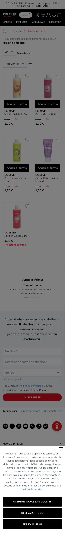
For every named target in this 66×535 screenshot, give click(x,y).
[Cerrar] (61, 450)
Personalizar (32, 524)
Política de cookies (32, 489)
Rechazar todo (32, 513)
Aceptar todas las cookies (32, 501)
